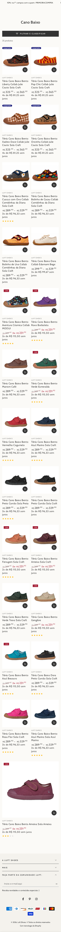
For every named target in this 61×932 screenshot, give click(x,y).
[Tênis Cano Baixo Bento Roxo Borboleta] (45, 301)
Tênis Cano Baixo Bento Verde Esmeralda (44, 385)
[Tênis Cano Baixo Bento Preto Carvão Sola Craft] (45, 480)
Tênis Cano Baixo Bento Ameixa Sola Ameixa (27, 824)
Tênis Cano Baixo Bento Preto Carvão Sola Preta (15, 502)
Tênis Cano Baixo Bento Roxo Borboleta (44, 323)
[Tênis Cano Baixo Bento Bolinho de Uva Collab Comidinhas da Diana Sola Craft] (16, 241)
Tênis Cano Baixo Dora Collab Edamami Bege (43, 263)
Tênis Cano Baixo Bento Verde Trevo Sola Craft (15, 618)
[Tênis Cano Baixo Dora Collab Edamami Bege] (45, 241)
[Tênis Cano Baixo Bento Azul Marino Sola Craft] (45, 421)
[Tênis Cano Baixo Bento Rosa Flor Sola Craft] (16, 713)
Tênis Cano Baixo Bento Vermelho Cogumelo (15, 443)
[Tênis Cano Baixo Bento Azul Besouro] (16, 655)
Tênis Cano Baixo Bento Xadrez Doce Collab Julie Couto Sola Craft (15, 141)
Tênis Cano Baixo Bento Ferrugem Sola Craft (15, 560)
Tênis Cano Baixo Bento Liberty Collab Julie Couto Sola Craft (15, 84)
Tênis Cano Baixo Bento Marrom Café (15, 385)
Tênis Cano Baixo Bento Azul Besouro (15, 677)
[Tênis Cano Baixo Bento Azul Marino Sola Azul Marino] (45, 713)
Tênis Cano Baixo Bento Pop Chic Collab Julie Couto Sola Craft (44, 84)
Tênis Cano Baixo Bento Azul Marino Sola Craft (44, 443)
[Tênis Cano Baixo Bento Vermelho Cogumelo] (16, 421)
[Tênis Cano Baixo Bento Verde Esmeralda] (45, 363)
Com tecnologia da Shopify (30, 926)
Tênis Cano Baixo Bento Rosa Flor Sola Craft (15, 735)
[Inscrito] (57, 884)
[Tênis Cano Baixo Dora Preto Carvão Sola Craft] (45, 655)
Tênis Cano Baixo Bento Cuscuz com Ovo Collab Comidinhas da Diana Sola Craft (15, 201)
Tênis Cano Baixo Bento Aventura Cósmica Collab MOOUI (16, 325)
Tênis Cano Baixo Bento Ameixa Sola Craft (44, 560)
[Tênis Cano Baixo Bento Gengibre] (45, 596)
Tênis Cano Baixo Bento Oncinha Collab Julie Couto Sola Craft (44, 141)
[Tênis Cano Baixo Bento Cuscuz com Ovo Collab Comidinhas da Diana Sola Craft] (16, 176)
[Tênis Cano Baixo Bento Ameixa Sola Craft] (45, 538)
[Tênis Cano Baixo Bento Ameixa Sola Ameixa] (30, 789)
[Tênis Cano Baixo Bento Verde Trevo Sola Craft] (16, 596)
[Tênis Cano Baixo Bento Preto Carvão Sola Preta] (16, 480)
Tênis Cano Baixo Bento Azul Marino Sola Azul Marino (44, 737)
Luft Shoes (22, 922)
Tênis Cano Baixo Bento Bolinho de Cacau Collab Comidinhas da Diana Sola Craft (44, 201)
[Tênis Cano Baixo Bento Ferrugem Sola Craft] (16, 538)
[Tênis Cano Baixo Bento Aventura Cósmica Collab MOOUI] (16, 301)
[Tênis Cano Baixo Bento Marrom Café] (16, 363)
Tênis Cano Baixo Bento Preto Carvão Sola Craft (44, 502)
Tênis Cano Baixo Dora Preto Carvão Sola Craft (44, 677)
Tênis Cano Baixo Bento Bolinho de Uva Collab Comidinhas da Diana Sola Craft (15, 266)
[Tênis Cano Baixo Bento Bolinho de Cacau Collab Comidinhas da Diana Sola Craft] (45, 176)
